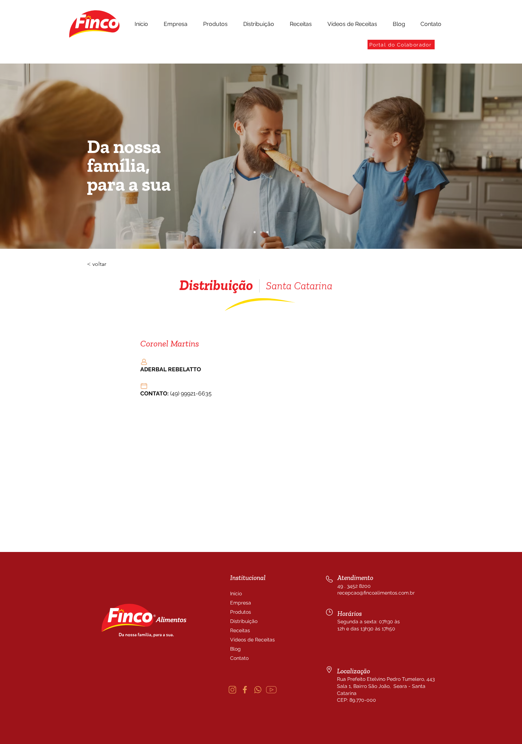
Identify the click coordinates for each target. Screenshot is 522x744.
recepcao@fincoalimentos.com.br (376, 593)
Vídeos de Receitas (247, 639)
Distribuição (243, 621)
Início (236, 593)
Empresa (240, 603)
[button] (175, 24)
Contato (239, 658)
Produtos (240, 612)
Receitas (240, 630)
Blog (235, 649)
